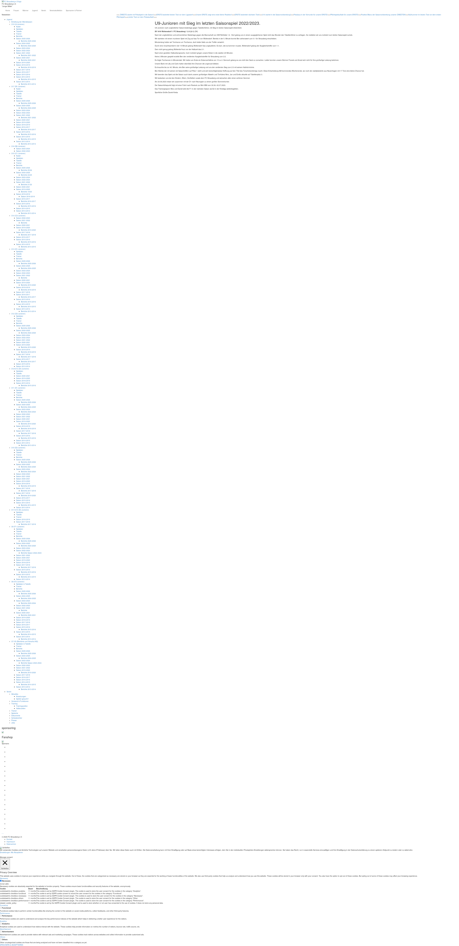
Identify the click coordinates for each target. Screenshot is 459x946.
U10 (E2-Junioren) (18, 447)
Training (14, 703)
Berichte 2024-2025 (28, 45)
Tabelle (19, 31)
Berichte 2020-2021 (28, 60)
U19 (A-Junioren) (17, 24)
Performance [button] (5, 913)
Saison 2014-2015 (23, 77)
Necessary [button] (4, 878)
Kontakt (9, 839)
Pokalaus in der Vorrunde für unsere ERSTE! (311, 14)
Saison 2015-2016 (23, 74)
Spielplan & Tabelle (23, 584)
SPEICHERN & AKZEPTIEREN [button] (11, 945)
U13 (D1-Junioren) (18, 249)
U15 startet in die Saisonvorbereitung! (276, 14)
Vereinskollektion (56, 10)
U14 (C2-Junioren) (18, 215)
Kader (18, 26)
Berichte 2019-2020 (28, 230)
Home (7, 10)
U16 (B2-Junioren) (18, 146)
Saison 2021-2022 (23, 53)
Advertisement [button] (5, 929)
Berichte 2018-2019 (28, 67)
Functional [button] (4, 905)
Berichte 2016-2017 (28, 129)
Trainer (19, 34)
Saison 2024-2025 (23, 43)
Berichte (19, 36)
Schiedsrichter (16, 718)
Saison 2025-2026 (23, 38)
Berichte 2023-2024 (28, 412)
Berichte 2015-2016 (28, 134)
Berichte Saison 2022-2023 (31, 553)
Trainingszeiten (22, 706)
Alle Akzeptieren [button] (17, 852)
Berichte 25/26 (26, 170)
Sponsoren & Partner (74, 10)
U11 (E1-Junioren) (18, 388)
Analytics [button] (3, 921)
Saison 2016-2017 (23, 72)
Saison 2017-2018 (23, 69)
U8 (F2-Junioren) (17, 581)
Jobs (13, 722)
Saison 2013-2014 (23, 81)
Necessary (6, 881)
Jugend (35, 10)
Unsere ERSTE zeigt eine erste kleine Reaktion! (214, 14)
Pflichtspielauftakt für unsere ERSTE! (344, 14)
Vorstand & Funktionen (20, 701)
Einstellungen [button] (5, 852)
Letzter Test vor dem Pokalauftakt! (141, 17)
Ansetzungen (21, 696)
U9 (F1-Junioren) (17, 526)
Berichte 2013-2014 (28, 84)
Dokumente (15, 715)
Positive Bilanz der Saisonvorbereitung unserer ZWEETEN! (383, 14)
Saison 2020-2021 (23, 57)
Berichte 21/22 (26, 184)
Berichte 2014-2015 (28, 79)
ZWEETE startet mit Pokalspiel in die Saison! (137, 14)
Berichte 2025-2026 (28, 41)
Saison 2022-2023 (23, 50)
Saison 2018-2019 (23, 65)
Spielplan (19, 29)
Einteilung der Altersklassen (21, 22)
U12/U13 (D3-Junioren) (20, 368)
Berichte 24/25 (26, 175)
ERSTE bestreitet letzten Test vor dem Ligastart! (174, 14)
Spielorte (14, 713)
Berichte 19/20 (26, 191)
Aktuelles (14, 694)
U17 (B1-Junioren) (18, 86)
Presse (14, 720)
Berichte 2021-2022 (28, 55)
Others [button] (2, 937)
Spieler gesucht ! (22, 699)
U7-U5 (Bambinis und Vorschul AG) (24, 641)
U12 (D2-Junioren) (18, 313)
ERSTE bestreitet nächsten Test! (247, 14)
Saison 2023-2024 (23, 48)
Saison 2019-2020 (23, 62)
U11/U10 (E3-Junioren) (20, 510)
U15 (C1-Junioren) (18, 153)
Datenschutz (11, 844)
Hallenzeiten (20, 708)
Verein (43, 10)
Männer (25, 10)
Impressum (11, 841)
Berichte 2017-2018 (28, 234)
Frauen (16, 10)
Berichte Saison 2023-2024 (31, 663)
